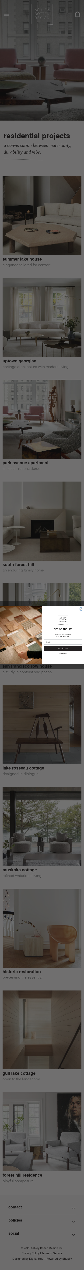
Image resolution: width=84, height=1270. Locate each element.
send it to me (63, 648)
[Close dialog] (81, 609)
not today (63, 654)
